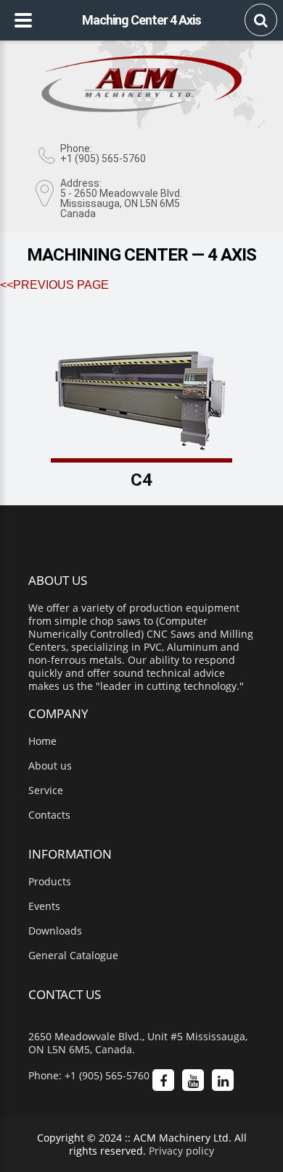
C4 (141, 480)
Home (42, 741)
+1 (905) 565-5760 (103, 158)
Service (45, 790)
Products (49, 881)
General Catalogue (73, 955)
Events (44, 906)
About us (50, 765)
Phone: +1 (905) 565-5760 (88, 1075)
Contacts (49, 815)
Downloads (55, 930)
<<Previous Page (54, 285)
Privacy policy (181, 1151)
